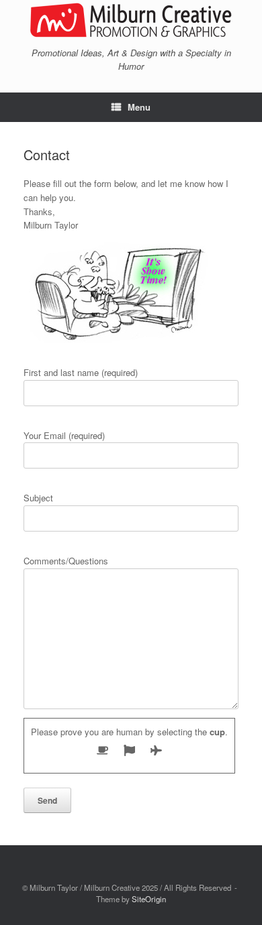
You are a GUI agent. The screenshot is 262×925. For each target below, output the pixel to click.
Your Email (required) (64, 435)
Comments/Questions (66, 560)
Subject (38, 497)
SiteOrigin (149, 898)
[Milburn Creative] (131, 21)
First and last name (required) (81, 372)
